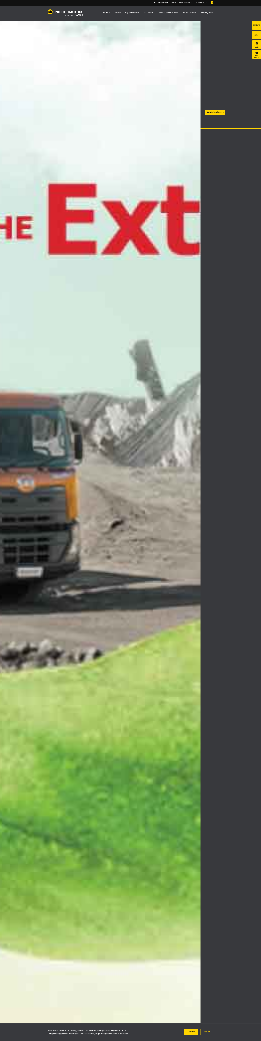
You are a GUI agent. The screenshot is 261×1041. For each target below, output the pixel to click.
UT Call (161, 3)
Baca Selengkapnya (215, 112)
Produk (117, 13)
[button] (201, 2)
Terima (191, 1032)
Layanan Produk (132, 13)
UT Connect (149, 13)
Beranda (106, 13)
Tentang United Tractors (180, 3)
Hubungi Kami (207, 13)
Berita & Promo (189, 13)
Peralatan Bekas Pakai (168, 13)
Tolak (207, 1032)
